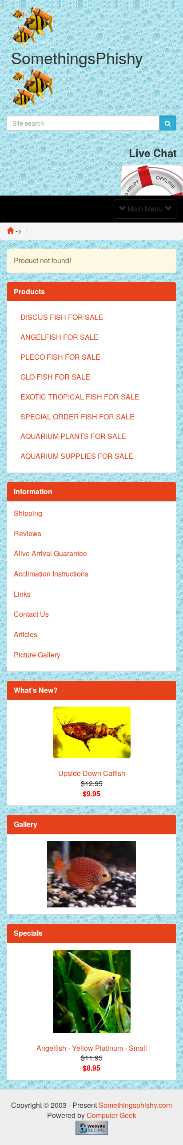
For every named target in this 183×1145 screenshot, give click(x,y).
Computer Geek (111, 1115)
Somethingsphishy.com (135, 1105)
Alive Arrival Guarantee (50, 553)
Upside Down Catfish (91, 773)
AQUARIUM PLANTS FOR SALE (73, 436)
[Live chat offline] (152, 179)
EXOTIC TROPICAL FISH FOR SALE (79, 397)
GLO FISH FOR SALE (55, 377)
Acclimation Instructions (51, 574)
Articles (25, 634)
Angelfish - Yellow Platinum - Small (91, 1048)
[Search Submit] (167, 123)
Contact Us (31, 614)
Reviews (27, 533)
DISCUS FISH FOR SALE (61, 317)
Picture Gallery (37, 654)
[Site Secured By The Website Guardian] (92, 1127)
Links (22, 594)
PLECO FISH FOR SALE (60, 357)
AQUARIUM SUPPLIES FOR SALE (76, 456)
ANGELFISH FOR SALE (59, 337)
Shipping (28, 513)
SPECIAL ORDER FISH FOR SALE (77, 416)
